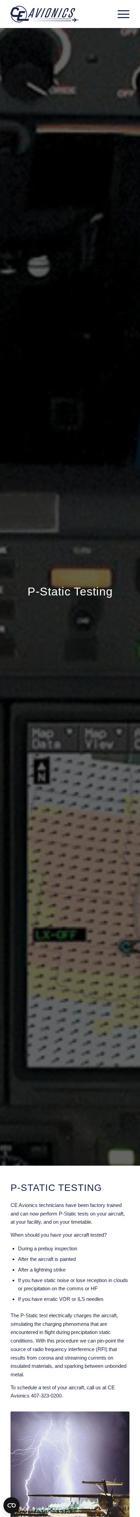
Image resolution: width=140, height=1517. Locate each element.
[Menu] (120, 14)
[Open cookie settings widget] (11, 1505)
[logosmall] (58, 14)
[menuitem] (120, 14)
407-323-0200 (46, 1396)
